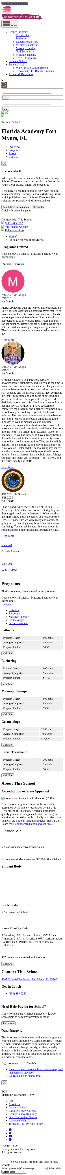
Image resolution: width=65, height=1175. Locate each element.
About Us (14, 1104)
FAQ (11, 1100)
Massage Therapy (26, 54)
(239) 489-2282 (14, 223)
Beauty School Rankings (23, 1113)
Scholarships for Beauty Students (35, 71)
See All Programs (26, 58)
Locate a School (18, 61)
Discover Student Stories (23, 1117)
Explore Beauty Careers (22, 1110)
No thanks (38, 207)
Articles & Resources (21, 74)
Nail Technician (25, 51)
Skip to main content (15, 3)
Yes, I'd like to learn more (16, 207)
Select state (54, 1168)
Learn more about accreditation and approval (26, 823)
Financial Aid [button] (16, 64)
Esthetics (14, 610)
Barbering (21, 38)
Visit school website (16, 226)
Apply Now (8, 1023)
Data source (8, 604)
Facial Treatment (18, 623)
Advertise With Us (19, 1120)
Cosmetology (23, 35)
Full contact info (14, 230)
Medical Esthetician (27, 44)
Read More (7, 339)
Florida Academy (23, 131)
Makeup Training (26, 48)
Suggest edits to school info (25, 1075)
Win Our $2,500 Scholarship (32, 67)
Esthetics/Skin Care (27, 41)
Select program (10, 1168)
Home (12, 236)
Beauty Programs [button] (18, 31)
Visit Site (7, 653)
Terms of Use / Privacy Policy (26, 1123)
